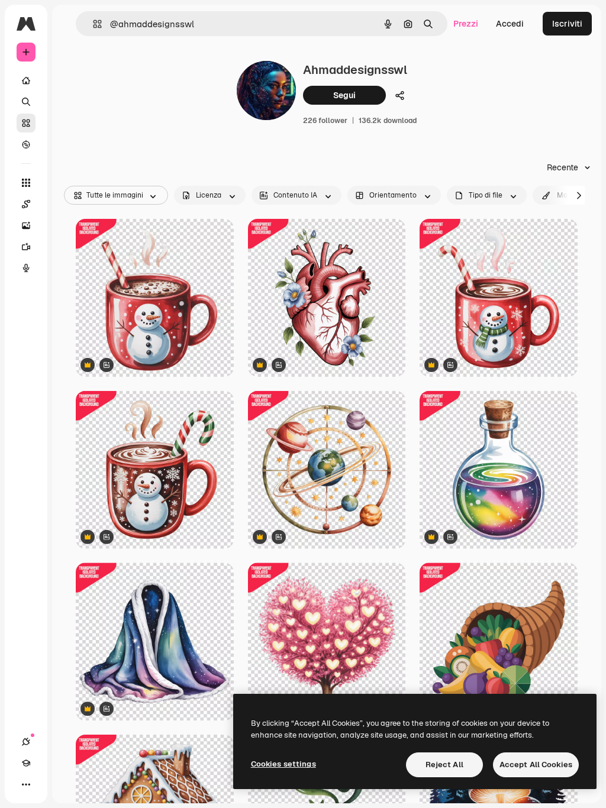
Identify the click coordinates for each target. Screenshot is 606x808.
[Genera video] (26, 246)
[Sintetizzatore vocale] (26, 267)
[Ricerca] (26, 101)
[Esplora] (26, 144)
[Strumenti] (26, 182)
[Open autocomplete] (92, 24)
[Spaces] (26, 204)
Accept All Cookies (535, 764)
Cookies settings (283, 764)
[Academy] (26, 763)
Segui (344, 95)
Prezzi (465, 23)
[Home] (26, 80)
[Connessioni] (26, 741)
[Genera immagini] (26, 225)
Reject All (444, 764)
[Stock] (26, 123)
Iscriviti (567, 23)
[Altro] (26, 784)
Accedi (510, 23)
